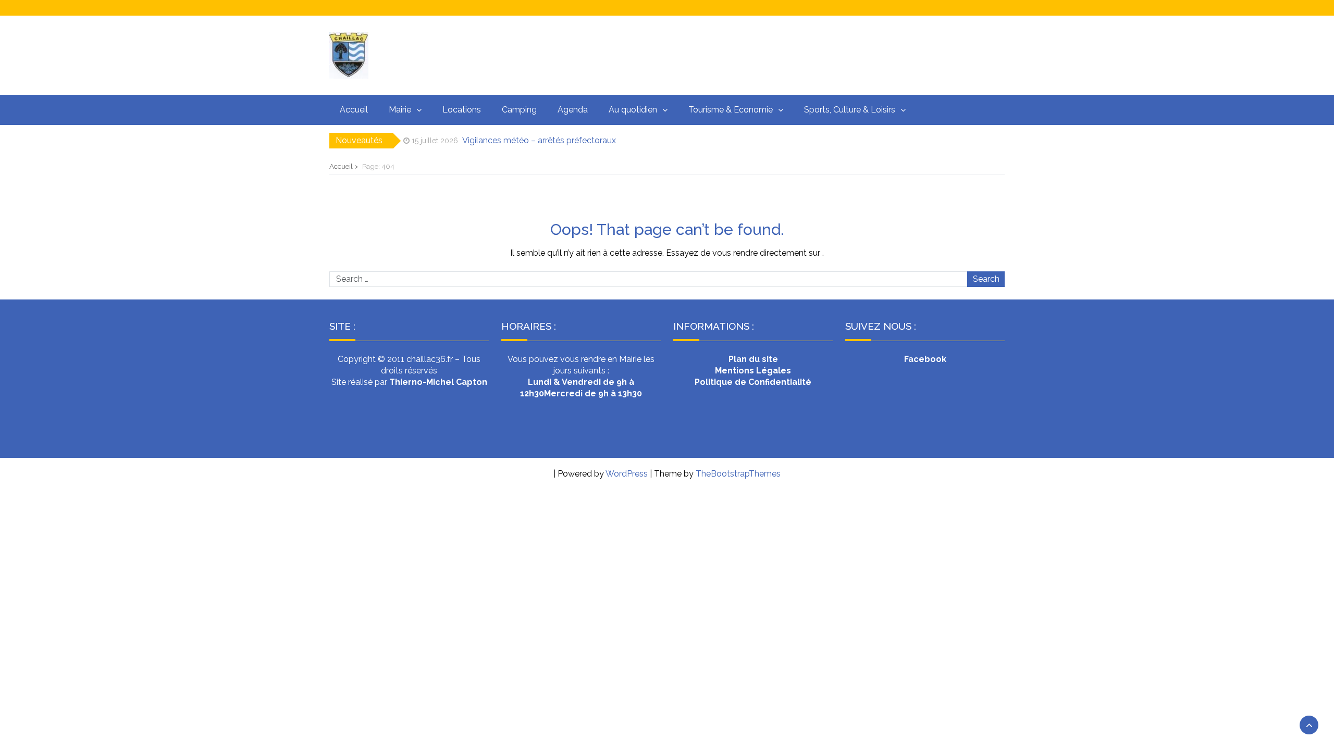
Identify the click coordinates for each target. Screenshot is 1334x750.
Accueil (354, 110)
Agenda (573, 110)
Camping (519, 110)
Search (986, 279)
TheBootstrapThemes (738, 474)
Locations (461, 110)
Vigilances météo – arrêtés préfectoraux (539, 140)
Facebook (925, 359)
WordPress (627, 474)
